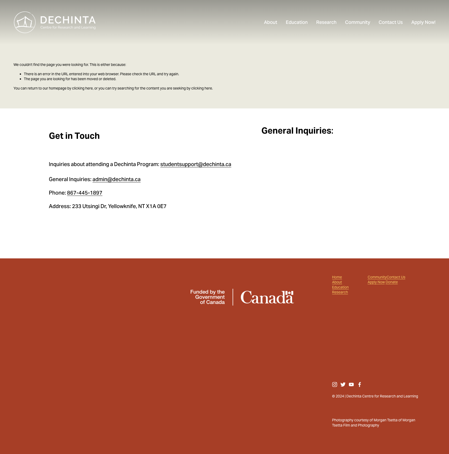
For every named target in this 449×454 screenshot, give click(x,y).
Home (337, 277)
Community (377, 277)
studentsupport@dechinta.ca (195, 164)
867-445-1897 (84, 192)
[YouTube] (351, 384)
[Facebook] (359, 384)
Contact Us (396, 277)
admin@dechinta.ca (117, 179)
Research (340, 292)
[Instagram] (334, 384)
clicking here (82, 88)
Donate (392, 282)
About (337, 282)
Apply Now (376, 282)
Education (340, 287)
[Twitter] (343, 384)
